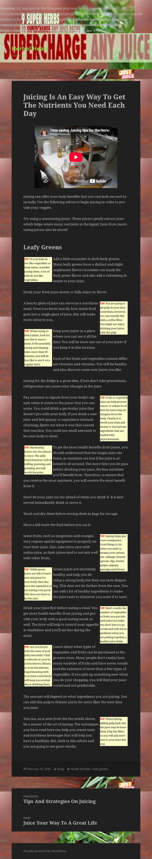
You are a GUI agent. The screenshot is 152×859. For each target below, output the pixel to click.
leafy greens (100, 769)
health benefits (80, 769)
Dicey (60, 769)
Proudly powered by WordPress (44, 851)
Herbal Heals (30, 48)
